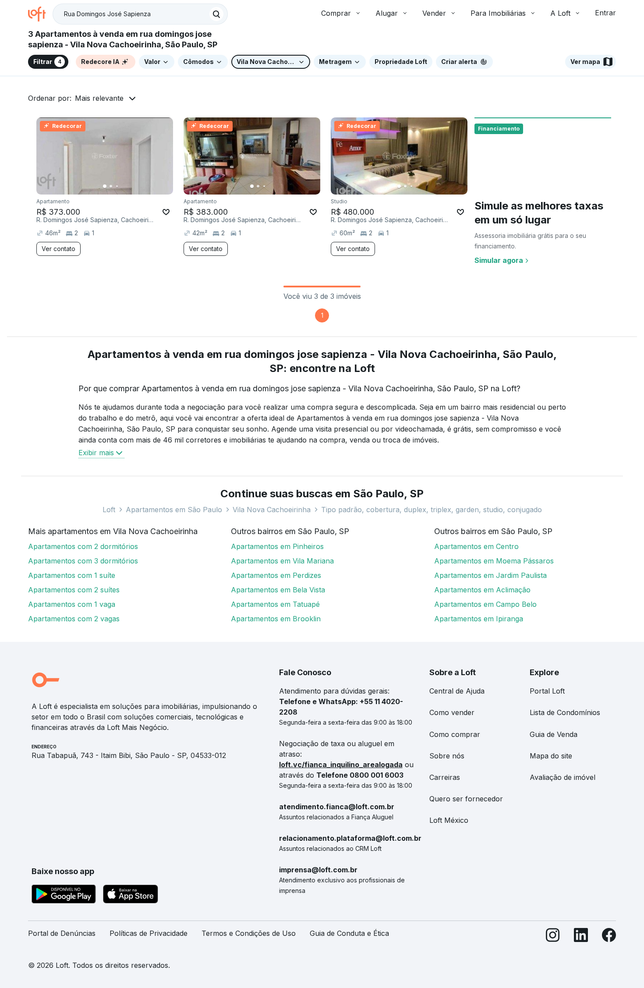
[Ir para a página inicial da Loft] (40, 14)
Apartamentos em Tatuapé (275, 604)
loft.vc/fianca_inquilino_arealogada (341, 764)
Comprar (336, 13)
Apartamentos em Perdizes (276, 575)
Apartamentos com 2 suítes (74, 589)
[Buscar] (216, 14)
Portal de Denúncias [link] (62, 933)
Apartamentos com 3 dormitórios (83, 560)
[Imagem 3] (117, 186)
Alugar (386, 13)
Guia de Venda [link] (553, 734)
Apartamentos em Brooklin (276, 618)
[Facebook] (609, 937)
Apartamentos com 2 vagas (74, 618)
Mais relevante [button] (99, 98)
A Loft (560, 13)
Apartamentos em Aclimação (482, 589)
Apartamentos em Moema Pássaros (494, 560)
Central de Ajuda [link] (457, 691)
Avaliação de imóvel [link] (562, 777)
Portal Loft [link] (547, 691)
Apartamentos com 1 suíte (71, 575)
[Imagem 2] (111, 186)
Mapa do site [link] (551, 755)
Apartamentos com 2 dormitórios (83, 546)
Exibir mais (96, 452)
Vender (434, 13)
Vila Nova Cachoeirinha (272, 509)
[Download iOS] (130, 896)
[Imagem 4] (123, 186)
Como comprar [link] (454, 734)
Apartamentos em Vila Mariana (282, 560)
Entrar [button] (605, 12)
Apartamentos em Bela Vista (278, 589)
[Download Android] (64, 896)
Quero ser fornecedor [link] (466, 798)
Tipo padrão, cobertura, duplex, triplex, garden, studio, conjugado (431, 509)
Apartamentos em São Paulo (174, 509)
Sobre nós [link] (446, 755)
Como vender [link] (451, 712)
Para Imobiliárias (498, 13)
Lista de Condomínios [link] (565, 712)
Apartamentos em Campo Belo (485, 604)
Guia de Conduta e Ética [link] (349, 933)
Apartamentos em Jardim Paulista (490, 575)
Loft (109, 509)
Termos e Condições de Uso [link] (249, 933)
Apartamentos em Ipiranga (478, 618)
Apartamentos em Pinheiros (277, 546)
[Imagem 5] (129, 186)
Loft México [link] (448, 820)
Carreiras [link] (444, 777)
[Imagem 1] (104, 186)
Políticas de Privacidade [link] (149, 933)
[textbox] (140, 14)
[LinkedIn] (581, 937)
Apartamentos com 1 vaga (71, 604)
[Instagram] (553, 937)
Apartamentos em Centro (476, 546)
